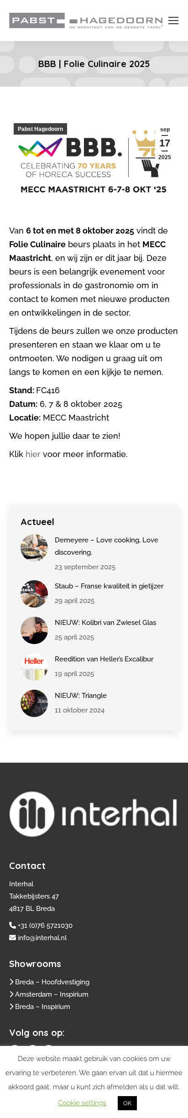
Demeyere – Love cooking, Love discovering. (106, 546)
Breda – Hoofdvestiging (52, 982)
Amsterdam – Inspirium (52, 994)
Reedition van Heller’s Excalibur (104, 659)
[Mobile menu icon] (173, 20)
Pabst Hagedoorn (40, 129)
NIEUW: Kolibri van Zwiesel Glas (105, 623)
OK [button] (127, 1103)
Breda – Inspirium (42, 1007)
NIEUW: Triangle (81, 696)
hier (33, 454)
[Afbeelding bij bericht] (34, 548)
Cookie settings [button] (82, 1103)
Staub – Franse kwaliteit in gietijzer (109, 586)
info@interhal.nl (42, 938)
